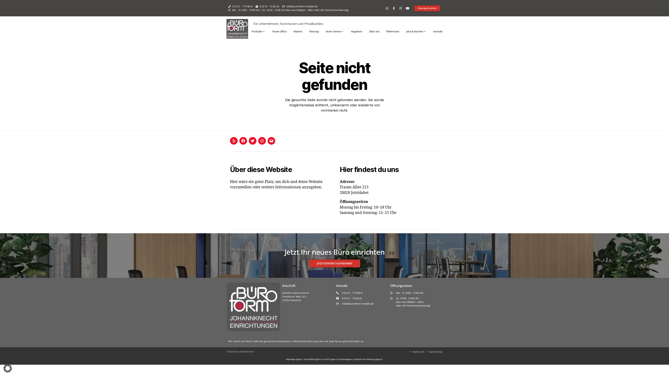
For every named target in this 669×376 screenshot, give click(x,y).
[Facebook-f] (394, 8)
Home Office (279, 31)
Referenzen (392, 31)
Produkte (257, 31)
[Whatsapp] (387, 8)
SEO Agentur (331, 359)
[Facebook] (243, 141)
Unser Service (333, 31)
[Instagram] (400, 8)
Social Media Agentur (313, 359)
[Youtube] (407, 8)
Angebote (356, 31)
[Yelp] (234, 141)
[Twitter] (252, 141)
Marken (298, 31)
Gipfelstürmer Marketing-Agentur (368, 359)
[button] (7, 368)
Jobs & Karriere (414, 31)
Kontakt (438, 31)
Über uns (374, 31)
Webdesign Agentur (294, 359)
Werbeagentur (347, 359)
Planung (314, 31)
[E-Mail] (271, 141)
